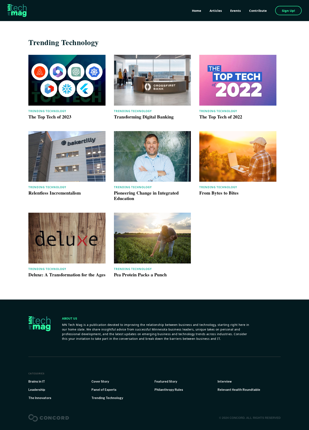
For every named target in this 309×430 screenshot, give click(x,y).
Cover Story (100, 381)
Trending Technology (47, 111)
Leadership (36, 389)
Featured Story (165, 381)
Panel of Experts (103, 389)
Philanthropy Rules (168, 389)
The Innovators (39, 398)
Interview (225, 381)
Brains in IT (36, 381)
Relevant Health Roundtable (239, 389)
